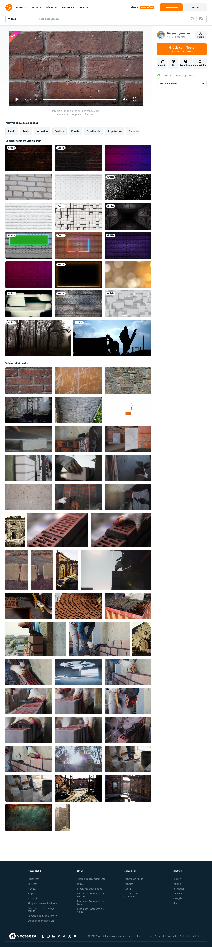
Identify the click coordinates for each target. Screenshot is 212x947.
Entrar (195, 7)
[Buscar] (192, 19)
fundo (11, 131)
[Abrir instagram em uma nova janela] (48, 936)
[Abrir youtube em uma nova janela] (75, 936)
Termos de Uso (144, 936)
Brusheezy (33, 878)
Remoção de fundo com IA (42, 915)
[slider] (79, 99)
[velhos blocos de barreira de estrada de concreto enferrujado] (16, 570)
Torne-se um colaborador (131, 895)
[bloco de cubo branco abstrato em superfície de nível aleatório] (128, 303)
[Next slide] (146, 131)
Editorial (67, 7)
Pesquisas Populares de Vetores (90, 895)
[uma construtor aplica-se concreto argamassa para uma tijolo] (128, 759)
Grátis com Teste (181, 49)
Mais (82, 7)
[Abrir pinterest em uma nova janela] (59, 936)
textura (59, 131)
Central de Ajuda (133, 878)
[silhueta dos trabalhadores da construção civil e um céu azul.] (112, 338)
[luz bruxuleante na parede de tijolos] (28, 158)
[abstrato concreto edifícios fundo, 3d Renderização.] (78, 672)
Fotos (35, 7)
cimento (134, 131)
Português (178, 888)
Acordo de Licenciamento (91, 878)
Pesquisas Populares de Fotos (90, 903)
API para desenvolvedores (42, 903)
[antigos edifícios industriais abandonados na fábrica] (15, 530)
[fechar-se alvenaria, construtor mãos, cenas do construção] (78, 701)
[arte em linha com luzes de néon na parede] (128, 245)
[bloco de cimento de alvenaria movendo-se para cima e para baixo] (78, 216)
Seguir (200, 36)
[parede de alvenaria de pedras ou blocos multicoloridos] (128, 380)
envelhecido (94, 131)
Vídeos (50, 7)
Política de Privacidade (166, 936)
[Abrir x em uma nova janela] (69, 936)
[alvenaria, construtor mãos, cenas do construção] (35, 639)
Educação (33, 898)
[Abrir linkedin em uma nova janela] (53, 936)
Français (177, 898)
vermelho (42, 131)
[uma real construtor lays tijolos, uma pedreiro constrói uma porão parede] (78, 759)
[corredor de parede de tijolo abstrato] (128, 216)
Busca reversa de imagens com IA (42, 909)
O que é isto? (188, 75)
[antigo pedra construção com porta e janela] (141, 639)
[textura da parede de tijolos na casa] (28, 187)
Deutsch (177, 893)
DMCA (80, 883)
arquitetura (115, 131)
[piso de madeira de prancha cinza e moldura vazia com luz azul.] (28, 245)
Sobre (127, 888)
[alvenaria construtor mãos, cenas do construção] (28, 672)
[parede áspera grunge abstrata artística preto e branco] (128, 187)
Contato (128, 883)
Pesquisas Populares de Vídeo (90, 910)
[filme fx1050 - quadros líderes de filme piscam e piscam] (28, 303)
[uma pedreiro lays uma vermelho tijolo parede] (57, 530)
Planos (134, 7)
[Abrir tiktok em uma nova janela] (64, 936)
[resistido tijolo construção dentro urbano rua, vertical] (62, 817)
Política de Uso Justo (190, 936)
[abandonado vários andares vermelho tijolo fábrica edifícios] (28, 410)
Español (177, 883)
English (177, 878)
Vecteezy (32, 883)
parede (75, 131)
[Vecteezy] (8, 7)
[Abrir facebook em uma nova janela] (43, 936)
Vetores (19, 7)
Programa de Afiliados (89, 888)
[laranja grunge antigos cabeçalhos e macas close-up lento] (78, 380)
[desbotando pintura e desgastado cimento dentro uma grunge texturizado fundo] (28, 817)
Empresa (33, 893)
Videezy (32, 888)
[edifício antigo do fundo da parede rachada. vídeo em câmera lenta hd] (28, 497)
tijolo (26, 131)
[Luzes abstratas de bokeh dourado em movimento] (128, 274)
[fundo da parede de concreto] (78, 303)
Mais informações (168, 83)
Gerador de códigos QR (41, 920)
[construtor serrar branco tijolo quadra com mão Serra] (28, 439)
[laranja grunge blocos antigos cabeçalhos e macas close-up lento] (28, 380)
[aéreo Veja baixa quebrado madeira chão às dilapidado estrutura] (78, 410)
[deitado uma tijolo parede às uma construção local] (78, 439)
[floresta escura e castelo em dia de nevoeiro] (38, 338)
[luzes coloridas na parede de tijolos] (78, 158)
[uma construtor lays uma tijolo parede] (116, 570)
